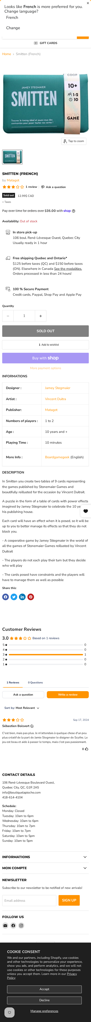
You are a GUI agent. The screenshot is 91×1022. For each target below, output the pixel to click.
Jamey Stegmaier (57, 388)
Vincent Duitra (55, 399)
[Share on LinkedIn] (22, 597)
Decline (44, 1000)
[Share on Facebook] (5, 597)
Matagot (13, 180)
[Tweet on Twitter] (14, 597)
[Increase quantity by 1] (40, 316)
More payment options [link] (45, 368)
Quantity (8, 306)
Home (6, 54)
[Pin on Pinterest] (30, 597)
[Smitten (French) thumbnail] (12, 157)
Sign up (69, 900)
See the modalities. (68, 269)
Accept (44, 989)
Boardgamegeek (57, 457)
